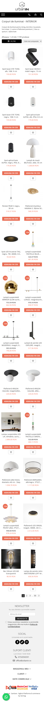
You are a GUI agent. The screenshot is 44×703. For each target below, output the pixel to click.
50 (35, 595)
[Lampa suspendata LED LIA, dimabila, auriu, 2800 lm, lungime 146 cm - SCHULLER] (11, 422)
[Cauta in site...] (41, 14)
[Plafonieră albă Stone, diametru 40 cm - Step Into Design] (11, 467)
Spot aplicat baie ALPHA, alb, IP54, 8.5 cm (33, 116)
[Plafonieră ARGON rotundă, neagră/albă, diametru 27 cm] (11, 376)
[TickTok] (22, 642)
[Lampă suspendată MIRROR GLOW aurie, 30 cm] (11, 285)
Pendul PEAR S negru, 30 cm (11, 207)
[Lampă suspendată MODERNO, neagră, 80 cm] (11, 331)
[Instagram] (27, 642)
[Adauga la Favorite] (11, 87)
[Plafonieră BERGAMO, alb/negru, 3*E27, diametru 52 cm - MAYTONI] (33, 467)
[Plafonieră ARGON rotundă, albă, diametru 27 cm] (33, 376)
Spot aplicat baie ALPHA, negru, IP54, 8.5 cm (11, 161)
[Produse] (3, 15)
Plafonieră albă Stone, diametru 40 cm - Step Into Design (11, 481)
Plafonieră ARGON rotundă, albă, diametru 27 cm (33, 389)
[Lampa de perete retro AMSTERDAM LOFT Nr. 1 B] (33, 559)
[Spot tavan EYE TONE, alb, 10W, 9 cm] (11, 57)
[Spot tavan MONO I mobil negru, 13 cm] (33, 57)
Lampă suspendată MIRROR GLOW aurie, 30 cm (11, 298)
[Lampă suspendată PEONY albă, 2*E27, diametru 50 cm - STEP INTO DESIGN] (11, 513)
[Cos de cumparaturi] (35, 14)
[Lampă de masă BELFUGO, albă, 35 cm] (33, 148)
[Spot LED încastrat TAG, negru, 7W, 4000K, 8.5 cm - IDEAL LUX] (11, 239)
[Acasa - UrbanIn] (22, 6)
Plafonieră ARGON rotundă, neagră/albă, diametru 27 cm (11, 389)
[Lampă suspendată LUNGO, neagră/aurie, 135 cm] (33, 285)
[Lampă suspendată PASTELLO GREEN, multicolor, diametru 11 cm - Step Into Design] (33, 422)
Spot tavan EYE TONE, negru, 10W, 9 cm (11, 116)
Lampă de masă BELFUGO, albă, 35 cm (33, 161)
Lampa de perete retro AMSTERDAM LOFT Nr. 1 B (33, 572)
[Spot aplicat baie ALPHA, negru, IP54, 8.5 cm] (11, 148)
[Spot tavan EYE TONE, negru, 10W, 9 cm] (11, 102)
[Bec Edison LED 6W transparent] (11, 559)
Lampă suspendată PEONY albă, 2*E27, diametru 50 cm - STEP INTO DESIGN (11, 526)
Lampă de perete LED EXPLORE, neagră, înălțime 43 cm (33, 344)
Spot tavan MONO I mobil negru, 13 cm (33, 70)
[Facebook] (17, 642)
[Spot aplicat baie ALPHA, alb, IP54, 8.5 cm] (33, 102)
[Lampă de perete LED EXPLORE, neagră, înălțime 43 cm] (33, 331)
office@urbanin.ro (23, 660)
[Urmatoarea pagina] (38, 595)
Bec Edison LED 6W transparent (11, 572)
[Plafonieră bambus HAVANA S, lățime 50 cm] (33, 194)
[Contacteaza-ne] (29, 14)
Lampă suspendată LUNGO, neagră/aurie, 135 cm (33, 298)
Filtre (13, 41)
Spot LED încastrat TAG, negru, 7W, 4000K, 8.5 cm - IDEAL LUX (11, 252)
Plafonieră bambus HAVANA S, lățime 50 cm (33, 207)
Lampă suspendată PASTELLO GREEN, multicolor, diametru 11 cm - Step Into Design (33, 435)
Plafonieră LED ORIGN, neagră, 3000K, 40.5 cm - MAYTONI (33, 526)
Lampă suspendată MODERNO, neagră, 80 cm (11, 344)
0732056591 (23, 657)
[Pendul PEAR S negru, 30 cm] (11, 194)
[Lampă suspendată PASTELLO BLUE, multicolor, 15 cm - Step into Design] (33, 239)
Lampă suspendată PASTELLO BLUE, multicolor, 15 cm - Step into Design (33, 252)
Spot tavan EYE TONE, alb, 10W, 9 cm (11, 70)
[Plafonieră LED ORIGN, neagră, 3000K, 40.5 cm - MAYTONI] (33, 513)
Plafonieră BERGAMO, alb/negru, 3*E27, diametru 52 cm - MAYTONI (33, 481)
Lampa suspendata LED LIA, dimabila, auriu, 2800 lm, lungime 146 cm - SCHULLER (11, 435)
